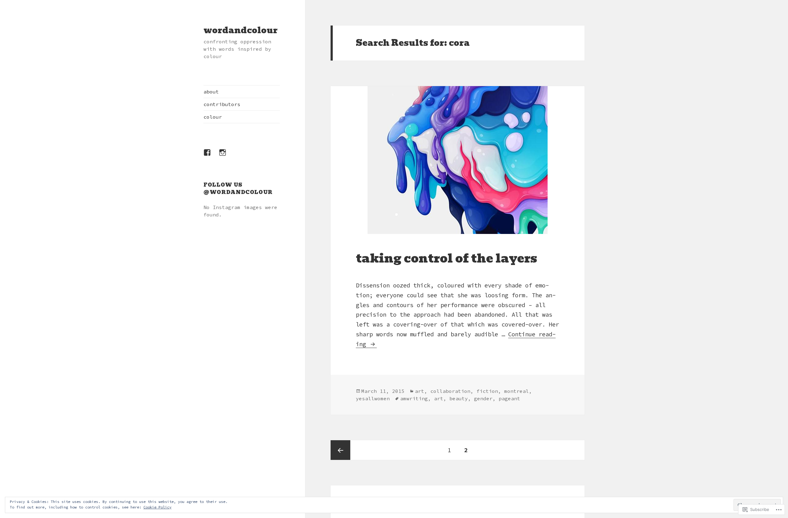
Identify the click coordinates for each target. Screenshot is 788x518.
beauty (458, 398)
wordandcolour (240, 30)
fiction (487, 391)
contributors (221, 104)
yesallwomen (373, 398)
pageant (509, 398)
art (419, 391)
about (211, 92)
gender (483, 398)
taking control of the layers (446, 258)
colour (212, 117)
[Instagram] (226, 156)
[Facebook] (210, 156)
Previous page (340, 450)
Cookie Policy (157, 507)
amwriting (414, 398)
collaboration (450, 391)
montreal (516, 391)
